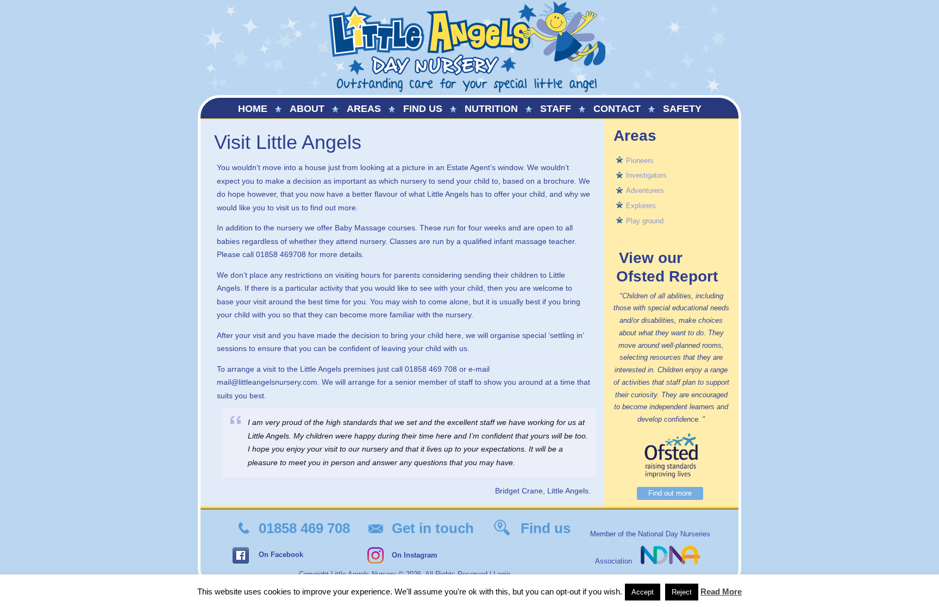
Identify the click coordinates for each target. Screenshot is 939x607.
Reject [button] (682, 592)
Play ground (644, 221)
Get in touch (433, 528)
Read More (721, 591)
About (307, 108)
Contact (617, 108)
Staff (555, 108)
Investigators (646, 175)
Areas (364, 108)
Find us (422, 108)
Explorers (641, 206)
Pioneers (640, 161)
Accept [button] (642, 592)
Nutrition (491, 108)
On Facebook (281, 554)
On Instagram (414, 555)
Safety (682, 108)
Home (252, 108)
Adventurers (645, 190)
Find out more (670, 493)
